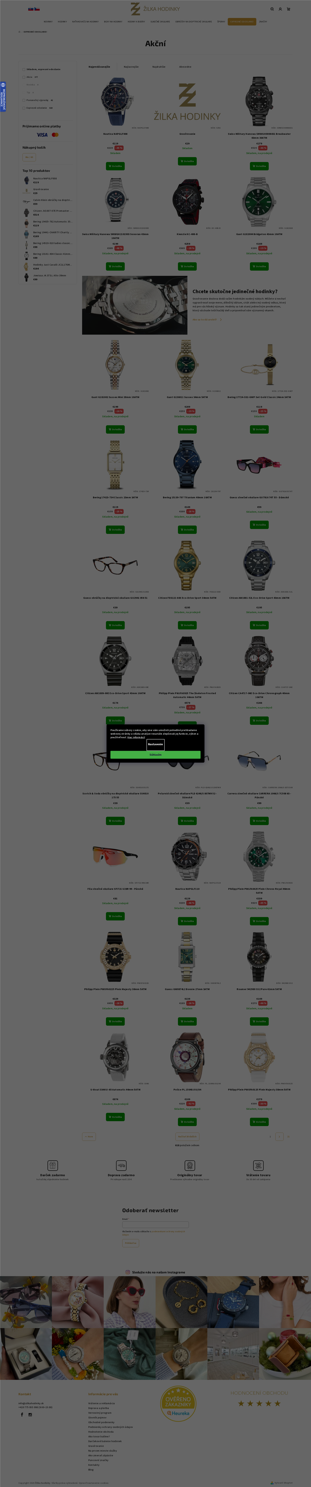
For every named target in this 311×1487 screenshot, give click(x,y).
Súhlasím (155, 755)
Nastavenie (155, 744)
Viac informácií (136, 737)
